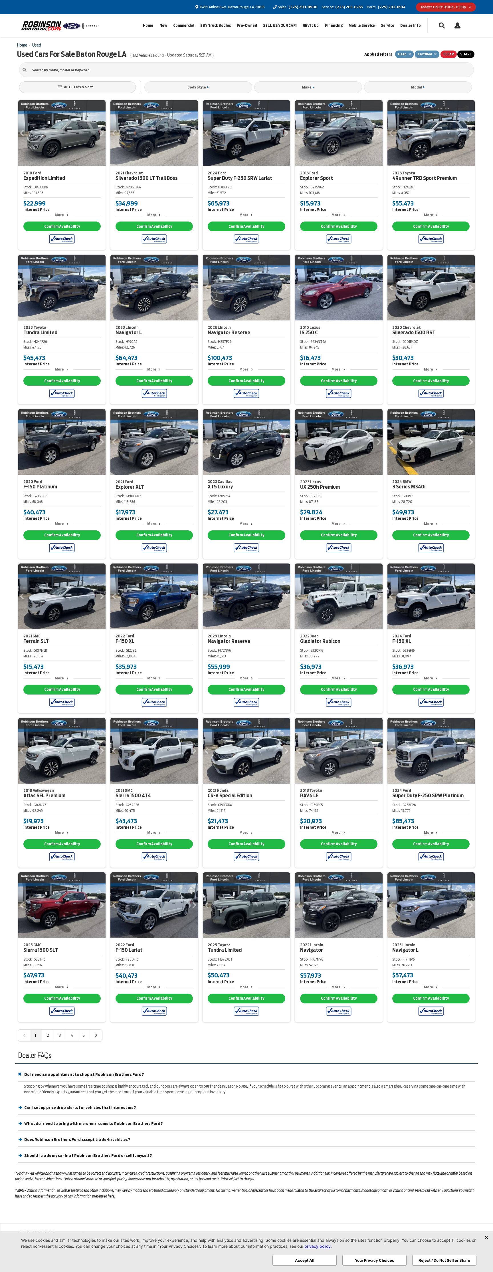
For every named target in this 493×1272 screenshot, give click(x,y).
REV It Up (311, 25)
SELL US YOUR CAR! (280, 25)
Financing (334, 25)
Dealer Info (410, 25)
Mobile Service (362, 25)
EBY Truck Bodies (215, 25)
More (59, 215)
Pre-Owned (247, 25)
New (163, 25)
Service (387, 25)
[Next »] (96, 1035)
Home (148, 25)
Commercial (183, 25)
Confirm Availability (62, 226)
